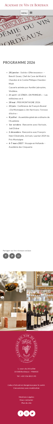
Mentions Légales (26, 397)
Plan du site (26, 403)
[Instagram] (26, 413)
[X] (32, 413)
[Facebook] (6, 256)
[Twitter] (12, 256)
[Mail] (18, 256)
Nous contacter (26, 400)
